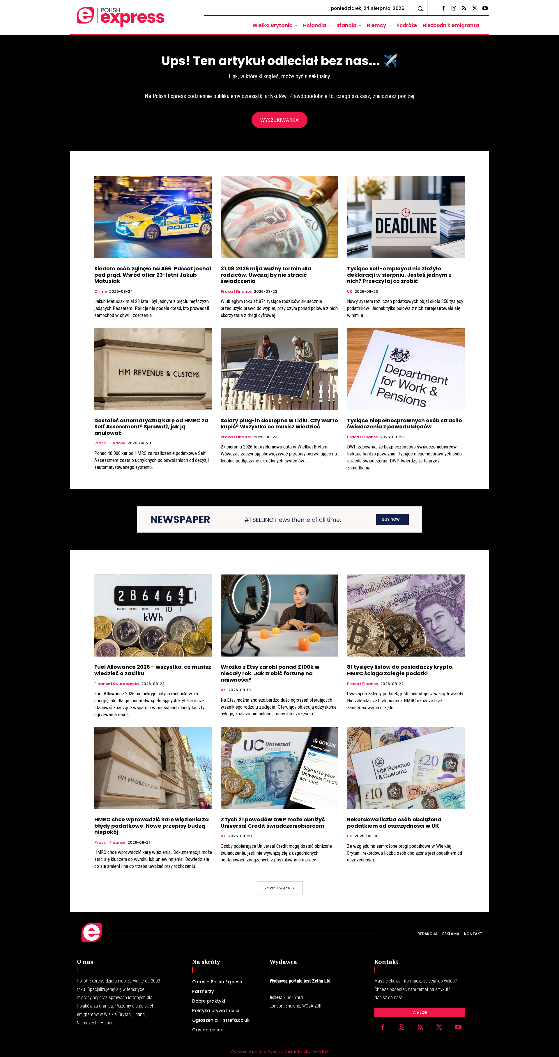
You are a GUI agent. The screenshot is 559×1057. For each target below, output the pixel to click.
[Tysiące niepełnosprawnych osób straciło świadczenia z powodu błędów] (406, 369)
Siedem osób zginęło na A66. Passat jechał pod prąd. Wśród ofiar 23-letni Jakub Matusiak (152, 275)
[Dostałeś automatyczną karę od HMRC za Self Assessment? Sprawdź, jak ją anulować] (153, 369)
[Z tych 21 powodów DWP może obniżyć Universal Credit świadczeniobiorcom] (279, 768)
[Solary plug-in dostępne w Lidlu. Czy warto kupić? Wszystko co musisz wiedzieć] (279, 369)
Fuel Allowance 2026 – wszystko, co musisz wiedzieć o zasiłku (152, 670)
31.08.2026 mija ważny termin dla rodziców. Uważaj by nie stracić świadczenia (266, 275)
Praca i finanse (236, 291)
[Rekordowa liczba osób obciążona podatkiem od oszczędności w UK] (406, 768)
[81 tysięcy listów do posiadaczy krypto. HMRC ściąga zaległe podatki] (406, 615)
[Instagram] (453, 8)
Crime (100, 291)
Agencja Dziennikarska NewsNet (298, 1051)
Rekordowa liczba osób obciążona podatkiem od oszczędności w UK (394, 822)
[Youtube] (485, 8)
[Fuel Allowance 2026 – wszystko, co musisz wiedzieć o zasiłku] (153, 615)
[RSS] (464, 8)
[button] (420, 8)
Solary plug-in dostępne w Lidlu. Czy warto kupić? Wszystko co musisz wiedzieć (279, 423)
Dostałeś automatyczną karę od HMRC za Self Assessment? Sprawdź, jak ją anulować (151, 427)
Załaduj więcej (278, 888)
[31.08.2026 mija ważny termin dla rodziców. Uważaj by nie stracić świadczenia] (279, 217)
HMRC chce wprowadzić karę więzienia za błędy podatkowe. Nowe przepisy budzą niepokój (151, 826)
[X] (474, 8)
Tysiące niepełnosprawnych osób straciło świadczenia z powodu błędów (404, 423)
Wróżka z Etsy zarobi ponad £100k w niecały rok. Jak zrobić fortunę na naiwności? (270, 673)
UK (349, 291)
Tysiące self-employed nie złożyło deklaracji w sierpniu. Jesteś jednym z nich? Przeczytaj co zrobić (399, 275)
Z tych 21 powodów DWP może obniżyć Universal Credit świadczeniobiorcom (273, 822)
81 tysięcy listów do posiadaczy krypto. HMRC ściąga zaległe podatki (400, 670)
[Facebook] (443, 8)
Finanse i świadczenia (116, 684)
